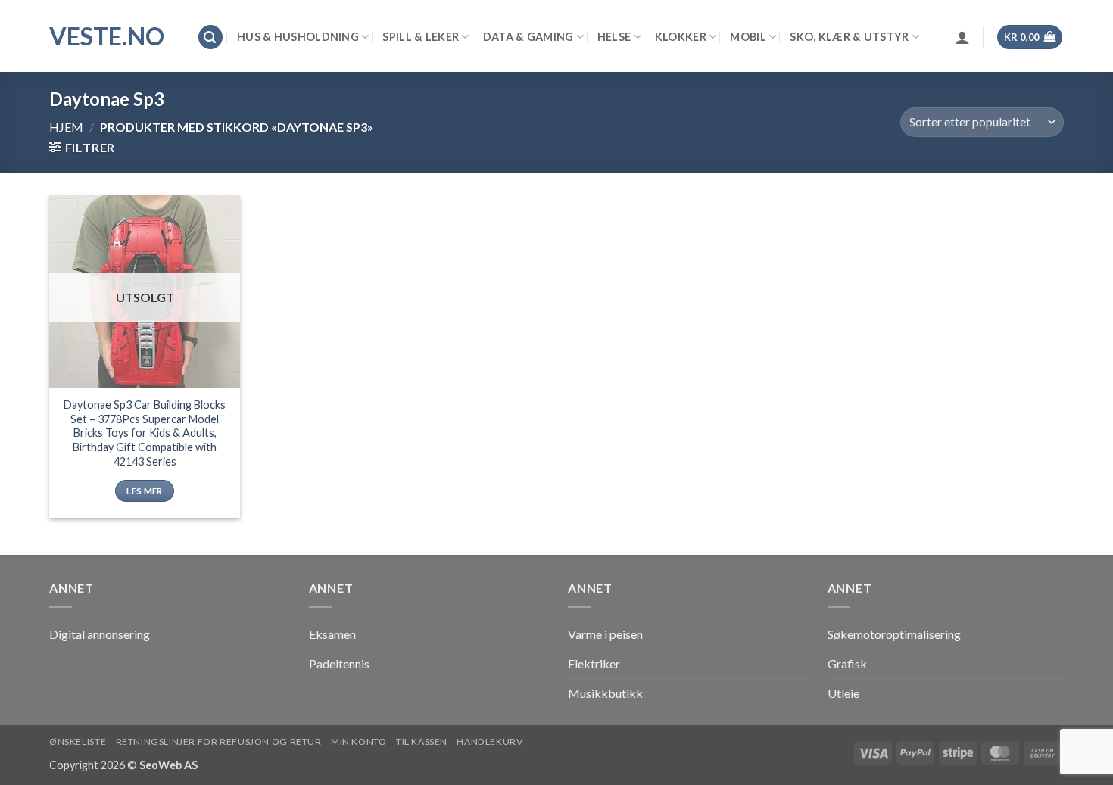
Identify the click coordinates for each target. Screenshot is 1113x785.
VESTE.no (106, 36)
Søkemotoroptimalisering (894, 634)
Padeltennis (339, 663)
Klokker (680, 36)
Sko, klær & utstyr (849, 36)
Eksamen (332, 634)
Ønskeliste (77, 741)
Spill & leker (420, 36)
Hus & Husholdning (298, 36)
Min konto (359, 741)
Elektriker (594, 663)
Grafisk (847, 663)
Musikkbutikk (605, 693)
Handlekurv (489, 741)
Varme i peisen (605, 634)
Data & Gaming (528, 36)
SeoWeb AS (168, 765)
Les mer (144, 491)
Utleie (843, 693)
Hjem (66, 127)
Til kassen (421, 741)
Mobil (747, 36)
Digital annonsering (99, 634)
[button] (210, 37)
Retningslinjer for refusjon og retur (219, 741)
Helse (614, 36)
